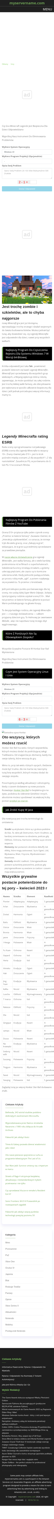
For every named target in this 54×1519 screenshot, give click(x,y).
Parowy (8, 1293)
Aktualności (10, 1312)
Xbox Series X (12, 1306)
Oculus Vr (9, 1268)
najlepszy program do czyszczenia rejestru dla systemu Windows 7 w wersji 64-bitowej (27, 353)
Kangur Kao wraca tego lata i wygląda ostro (20, 1459)
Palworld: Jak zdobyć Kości (17, 1137)
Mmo (7, 1242)
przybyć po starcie (19, 800)
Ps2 (7, 1255)
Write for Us (33, 1500)
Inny (12, 64)
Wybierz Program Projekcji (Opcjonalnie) (22, 156)
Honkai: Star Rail (21, 790)
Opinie (8, 1299)
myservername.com (27, 1496)
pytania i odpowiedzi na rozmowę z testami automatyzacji (21, 1378)
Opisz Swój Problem (11, 165)
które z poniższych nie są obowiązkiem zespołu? (21, 635)
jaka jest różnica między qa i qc (16, 1384)
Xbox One (10, 1261)
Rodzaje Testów (12, 1287)
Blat (7, 1280)
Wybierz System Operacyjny (16, 147)
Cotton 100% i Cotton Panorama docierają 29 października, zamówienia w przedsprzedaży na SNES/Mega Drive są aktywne (26, 1430)
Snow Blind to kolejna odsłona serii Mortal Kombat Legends (26, 1439)
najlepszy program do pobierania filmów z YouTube (26, 521)
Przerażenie (11, 1249)
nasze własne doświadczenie (18, 557)
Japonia (9, 1274)
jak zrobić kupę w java (19, 810)
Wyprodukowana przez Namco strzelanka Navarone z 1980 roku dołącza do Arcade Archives (24, 1126)
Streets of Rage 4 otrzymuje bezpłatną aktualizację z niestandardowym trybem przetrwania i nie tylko (23, 1180)
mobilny (9, 1325)
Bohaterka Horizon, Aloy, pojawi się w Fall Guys (21, 1436)
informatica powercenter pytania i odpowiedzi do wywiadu (23, 1369)
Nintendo (9, 1318)
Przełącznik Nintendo (15, 1331)
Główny (5, 64)
